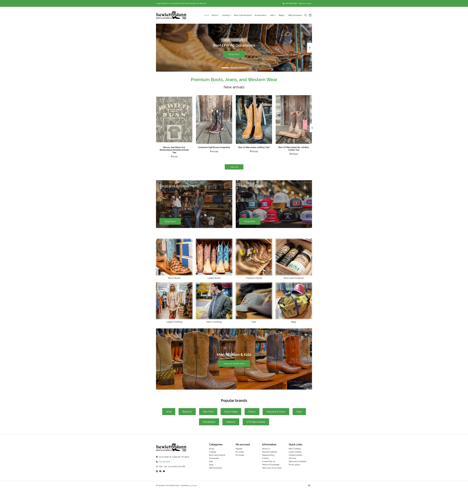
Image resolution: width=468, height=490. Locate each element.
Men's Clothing (214, 321)
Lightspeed (193, 485)
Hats (254, 321)
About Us (266, 449)
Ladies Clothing (174, 321)
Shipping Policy (268, 455)
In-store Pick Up (268, 461)
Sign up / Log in (305, 3)
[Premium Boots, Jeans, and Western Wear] (171, 15)
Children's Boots (254, 278)
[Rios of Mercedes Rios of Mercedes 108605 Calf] (254, 119)
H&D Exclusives (295, 15)
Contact (265, 458)
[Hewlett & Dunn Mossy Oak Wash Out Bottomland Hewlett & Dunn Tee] (174, 119)
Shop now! (234, 54)
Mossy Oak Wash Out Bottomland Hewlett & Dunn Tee (174, 150)
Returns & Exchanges (270, 465)
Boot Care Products (243, 15)
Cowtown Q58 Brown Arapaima (214, 147)
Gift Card (292, 458)
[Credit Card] (309, 485)
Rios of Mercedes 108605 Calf (253, 147)
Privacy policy (294, 465)
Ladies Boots (214, 278)
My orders (240, 452)
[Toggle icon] (305, 15)
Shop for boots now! (234, 363)
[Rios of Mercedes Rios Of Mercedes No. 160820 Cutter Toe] (294, 119)
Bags (293, 321)
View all (234, 167)
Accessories (214, 458)
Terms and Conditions (297, 461)
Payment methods (269, 452)
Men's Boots (174, 278)
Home (206, 15)
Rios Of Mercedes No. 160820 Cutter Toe (293, 148)
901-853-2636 (291, 3)
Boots (211, 449)
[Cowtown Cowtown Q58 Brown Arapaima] (214, 119)
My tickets (240, 455)
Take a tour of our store (271, 468)
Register (239, 449)
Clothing (212, 452)
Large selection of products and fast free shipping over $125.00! (181, 3)
